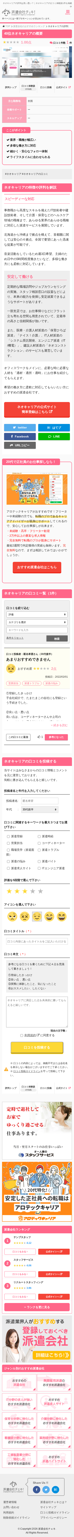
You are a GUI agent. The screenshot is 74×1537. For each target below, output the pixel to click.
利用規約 (30, 1035)
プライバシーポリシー (53, 1517)
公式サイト (61, 87)
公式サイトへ (52, 1251)
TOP (7, 26)
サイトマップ (48, 1507)
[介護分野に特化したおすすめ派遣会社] (54, 1427)
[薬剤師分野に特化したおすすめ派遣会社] (54, 1446)
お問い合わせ (11, 1507)
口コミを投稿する (37, 1047)
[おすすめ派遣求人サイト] (54, 1408)
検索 (57, 638)
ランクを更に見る (38, 1307)
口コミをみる (19, 1251)
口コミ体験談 (28, 87)
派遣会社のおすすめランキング (29, 26)
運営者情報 (10, 1502)
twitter (22, 427)
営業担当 (13, 683)
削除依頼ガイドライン (16, 1517)
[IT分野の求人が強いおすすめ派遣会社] (19, 1408)
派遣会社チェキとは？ (53, 1502)
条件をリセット (15, 637)
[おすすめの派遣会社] (19, 1388)
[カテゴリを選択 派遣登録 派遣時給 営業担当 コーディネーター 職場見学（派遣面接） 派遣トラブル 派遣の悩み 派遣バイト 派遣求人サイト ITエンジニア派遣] (37, 622)
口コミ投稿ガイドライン (26, 1071)
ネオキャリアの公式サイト (37, 409)
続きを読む (60, 725)
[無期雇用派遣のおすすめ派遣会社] (54, 1388)
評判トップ (10, 87)
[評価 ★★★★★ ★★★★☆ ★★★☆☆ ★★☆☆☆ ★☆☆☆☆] (37, 614)
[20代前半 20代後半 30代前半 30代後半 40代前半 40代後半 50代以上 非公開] (39, 809)
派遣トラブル (31, 683)
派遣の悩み (51, 683)
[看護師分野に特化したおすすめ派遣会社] (19, 1446)
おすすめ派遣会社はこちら (37, 567)
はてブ (56, 427)
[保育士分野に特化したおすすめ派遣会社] (19, 1427)
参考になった (56, 737)
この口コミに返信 (18, 737)
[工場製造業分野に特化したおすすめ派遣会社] (19, 1465)
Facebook (22, 436)
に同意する (39, 1035)
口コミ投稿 (46, 87)
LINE (56, 436)
